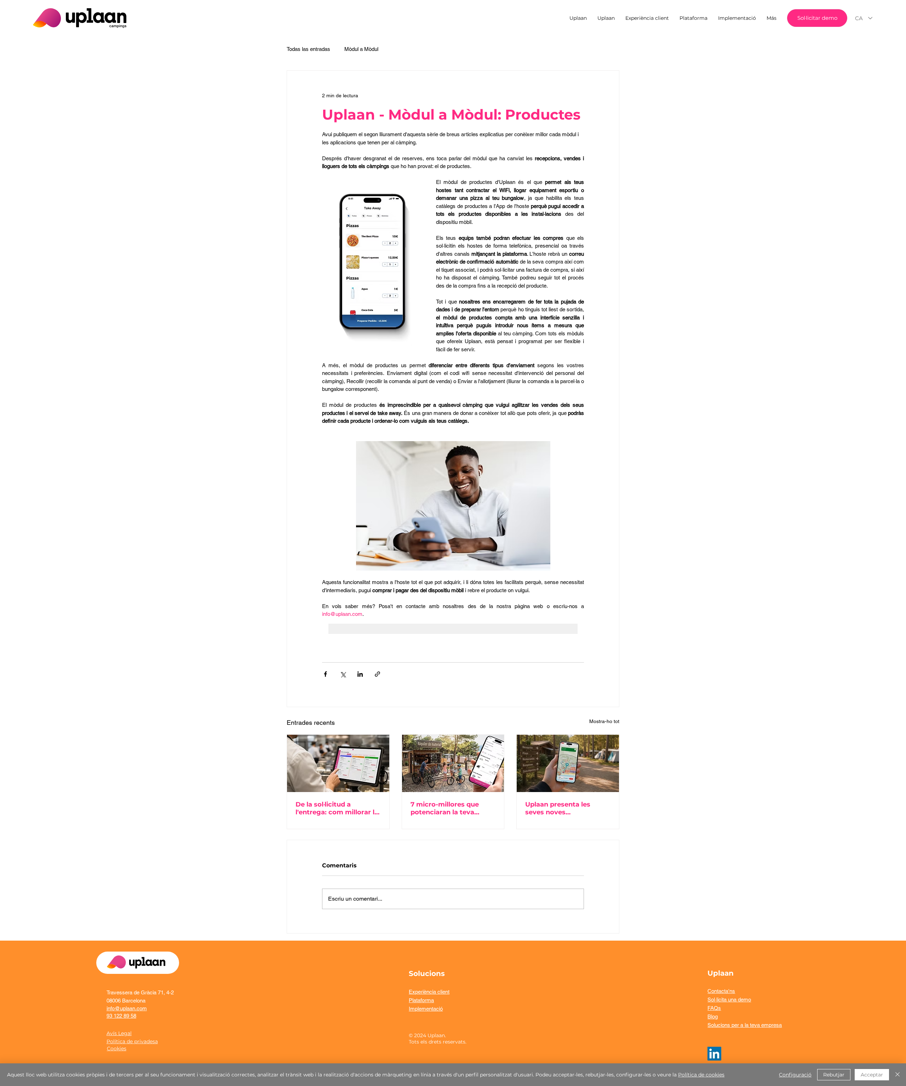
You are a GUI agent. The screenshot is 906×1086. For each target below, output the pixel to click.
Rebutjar (833, 1074)
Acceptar (872, 1074)
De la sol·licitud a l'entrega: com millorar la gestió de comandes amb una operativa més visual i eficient (337, 808)
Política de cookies (701, 1074)
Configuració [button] (795, 1074)
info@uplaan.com (127, 1008)
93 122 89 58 (121, 1016)
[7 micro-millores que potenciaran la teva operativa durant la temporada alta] (453, 763)
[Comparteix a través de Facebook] (325, 674)
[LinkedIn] (714, 1054)
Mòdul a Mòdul (361, 49)
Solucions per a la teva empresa (744, 1025)
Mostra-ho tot (604, 721)
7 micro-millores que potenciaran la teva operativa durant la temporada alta (445, 808)
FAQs (714, 1008)
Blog (712, 1016)
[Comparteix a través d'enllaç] (377, 674)
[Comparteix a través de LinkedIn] (360, 674)
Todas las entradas (308, 49)
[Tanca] (897, 1074)
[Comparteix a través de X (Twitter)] (342, 674)
